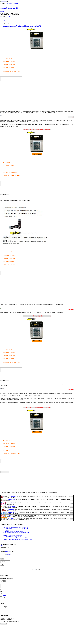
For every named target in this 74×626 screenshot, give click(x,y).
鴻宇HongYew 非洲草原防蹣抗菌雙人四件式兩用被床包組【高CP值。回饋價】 (18, 539)
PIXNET (29, 610)
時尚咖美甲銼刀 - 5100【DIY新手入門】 (10, 530)
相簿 (3, 18)
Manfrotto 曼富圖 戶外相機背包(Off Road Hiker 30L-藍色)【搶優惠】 (15, 528)
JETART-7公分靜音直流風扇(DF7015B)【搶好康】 (12, 536)
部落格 (4, 20)
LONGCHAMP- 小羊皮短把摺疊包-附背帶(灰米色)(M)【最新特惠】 (15, 527)
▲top (1, 556)
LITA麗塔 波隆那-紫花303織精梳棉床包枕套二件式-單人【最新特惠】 (16, 532)
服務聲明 (47, 610)
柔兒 (1, 545)
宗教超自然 (9, 554)
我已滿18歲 (2, 623)
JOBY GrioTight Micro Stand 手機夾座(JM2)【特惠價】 (13, 535)
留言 (9, 551)
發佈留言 (2, 565)
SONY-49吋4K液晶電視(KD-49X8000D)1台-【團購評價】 (13, 531)
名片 (3, 21)
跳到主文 (2, 11)
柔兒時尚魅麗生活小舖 (9, 8)
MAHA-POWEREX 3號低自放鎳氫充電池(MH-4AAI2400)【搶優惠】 (22, 26)
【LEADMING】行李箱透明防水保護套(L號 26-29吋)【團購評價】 (15, 537)
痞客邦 (6, 551)
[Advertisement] (37, 101)
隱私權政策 (43, 610)
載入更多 (2, 558)
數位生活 (9, 16)
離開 (6, 623)
